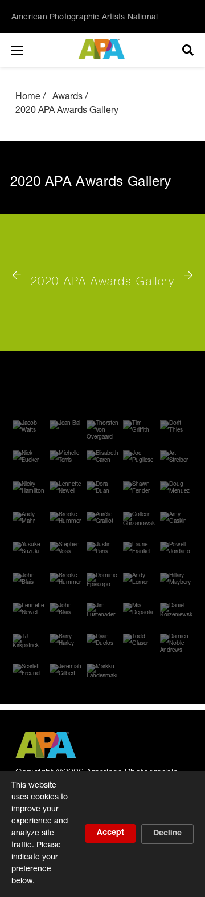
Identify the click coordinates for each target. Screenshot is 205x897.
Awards (67, 97)
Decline (167, 834)
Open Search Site (188, 50)
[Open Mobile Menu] (28, 50)
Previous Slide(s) (21, 270)
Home (27, 97)
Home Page (103, 49)
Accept (110, 833)
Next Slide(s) (183, 270)
